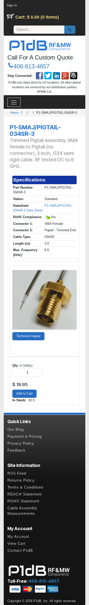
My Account (18, 537)
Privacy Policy (20, 443)
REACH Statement (24, 494)
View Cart (16, 544)
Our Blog (15, 430)
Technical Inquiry (28, 336)
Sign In (12, 5)
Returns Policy (21, 480)
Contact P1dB (20, 550)
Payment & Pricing (24, 436)
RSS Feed (16, 473)
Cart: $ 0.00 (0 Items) (37, 17)
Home (14, 113)
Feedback (16, 450)
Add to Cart (24, 393)
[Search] (69, 30)
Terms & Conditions (25, 487)
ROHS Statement (23, 501)
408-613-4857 (31, 66)
